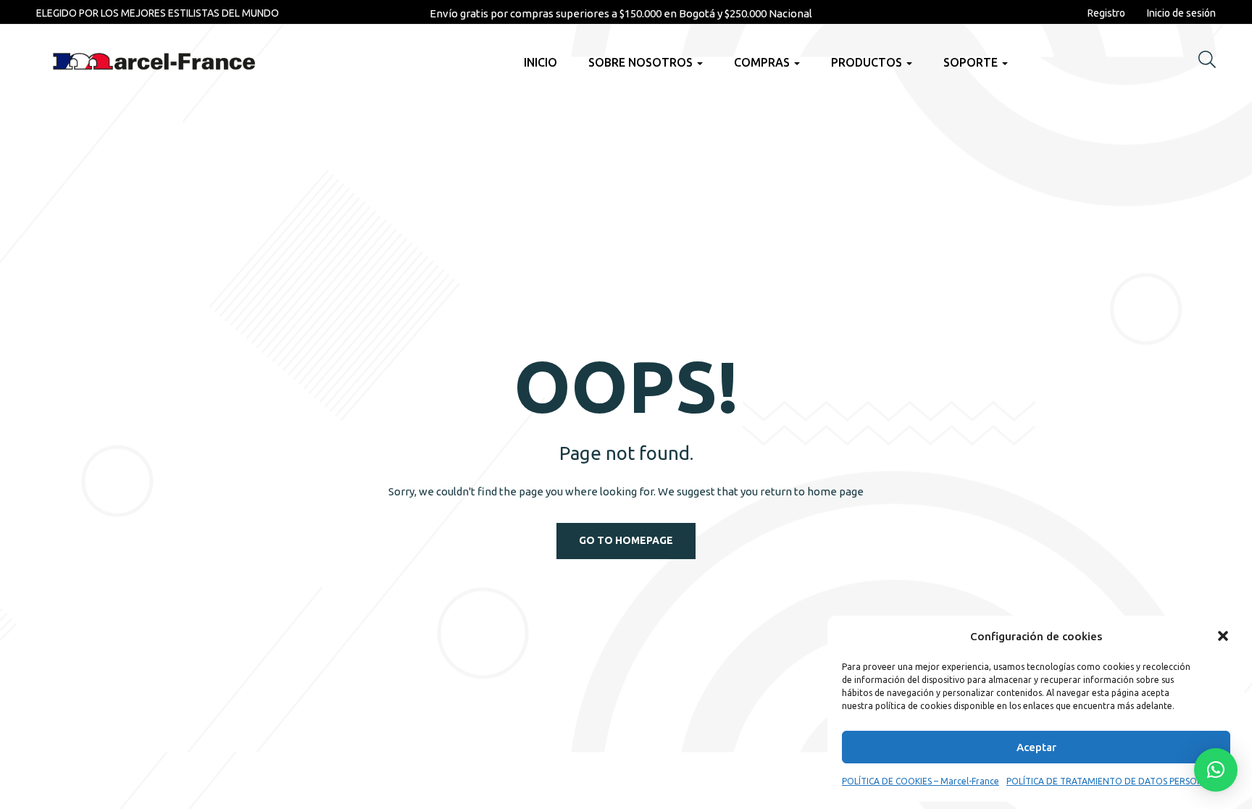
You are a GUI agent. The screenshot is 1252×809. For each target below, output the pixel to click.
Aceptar (1036, 747)
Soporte (972, 62)
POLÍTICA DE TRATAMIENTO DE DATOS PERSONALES (1114, 781)
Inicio (540, 62)
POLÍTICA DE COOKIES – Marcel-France (920, 781)
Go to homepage (626, 540)
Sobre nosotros (642, 62)
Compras (763, 62)
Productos (868, 62)
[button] (1223, 636)
